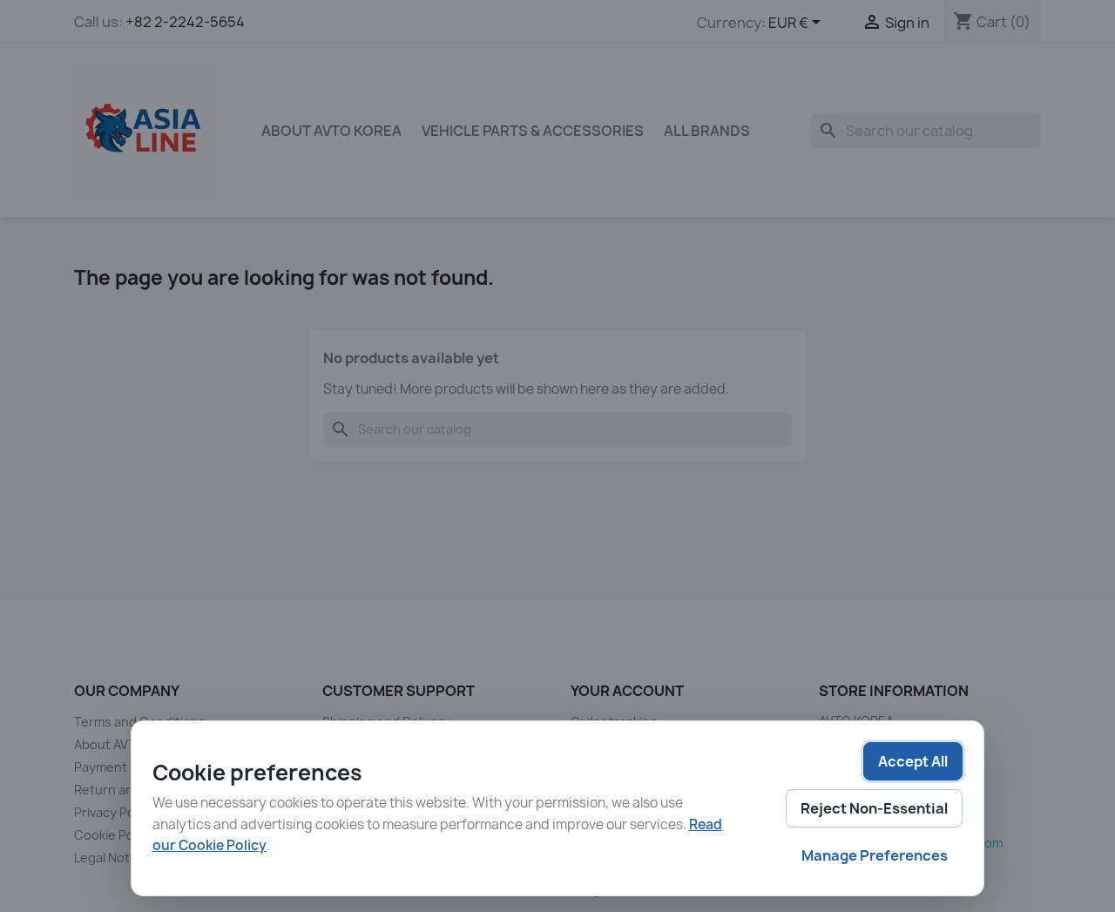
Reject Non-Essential (874, 808)
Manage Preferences (874, 855)
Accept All (913, 761)
